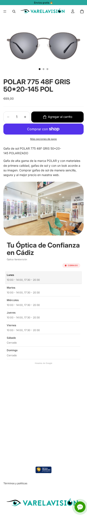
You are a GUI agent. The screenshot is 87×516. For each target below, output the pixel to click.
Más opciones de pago (43, 139)
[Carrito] (82, 11)
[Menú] (5, 11)
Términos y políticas (15, 483)
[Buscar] (14, 11)
